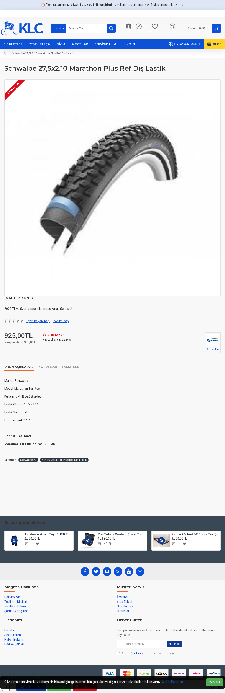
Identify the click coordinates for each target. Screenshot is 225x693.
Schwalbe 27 (28, 459)
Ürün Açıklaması (19, 367)
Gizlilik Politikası (172, 682)
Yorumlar (48, 367)
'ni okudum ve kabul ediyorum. (150, 653)
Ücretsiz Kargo (18, 298)
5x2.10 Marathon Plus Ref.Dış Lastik (64, 459)
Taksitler (70, 367)
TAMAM (215, 682)
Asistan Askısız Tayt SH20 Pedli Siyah (48, 534)
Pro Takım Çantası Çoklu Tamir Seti (121, 534)
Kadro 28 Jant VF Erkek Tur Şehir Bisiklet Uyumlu (195, 534)
